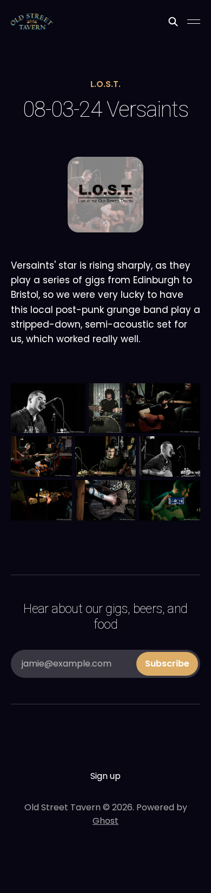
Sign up (105, 776)
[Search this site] (173, 22)
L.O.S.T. (105, 84)
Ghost (105, 821)
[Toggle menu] (194, 22)
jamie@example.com (105, 663)
